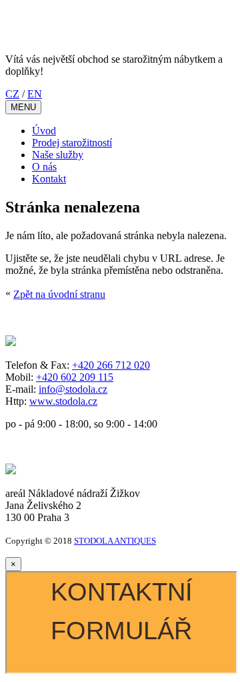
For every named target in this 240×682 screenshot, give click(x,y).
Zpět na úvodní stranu (59, 294)
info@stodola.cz (73, 389)
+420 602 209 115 (74, 377)
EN (34, 94)
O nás (44, 166)
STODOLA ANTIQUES (115, 541)
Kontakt (49, 178)
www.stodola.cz (63, 401)
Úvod (44, 130)
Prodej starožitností (72, 142)
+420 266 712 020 (111, 365)
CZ (12, 94)
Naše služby (57, 154)
